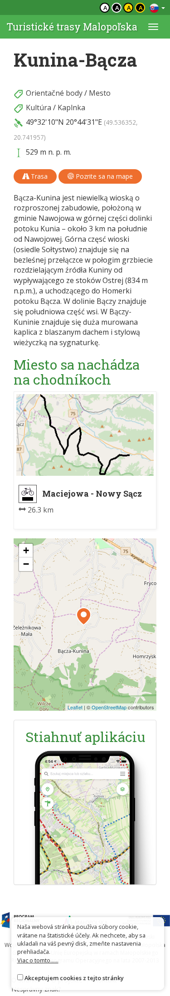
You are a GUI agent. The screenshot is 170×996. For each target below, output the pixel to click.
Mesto (100, 93)
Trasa (38, 176)
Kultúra (38, 107)
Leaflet (75, 707)
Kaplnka (71, 107)
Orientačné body (54, 93)
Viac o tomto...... (37, 960)
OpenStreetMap (109, 707)
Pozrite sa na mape (103, 176)
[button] (83, 616)
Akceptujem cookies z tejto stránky (74, 978)
